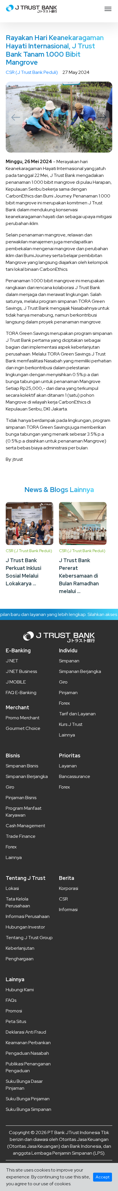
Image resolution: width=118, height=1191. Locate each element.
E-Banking (18, 650)
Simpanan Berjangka (80, 671)
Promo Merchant (23, 718)
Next (102, 117)
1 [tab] (57, 147)
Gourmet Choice (23, 728)
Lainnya (67, 735)
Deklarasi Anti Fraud (26, 1032)
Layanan (68, 766)
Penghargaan (20, 959)
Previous (16, 117)
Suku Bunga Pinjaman (28, 1099)
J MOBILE (16, 682)
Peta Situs (16, 1021)
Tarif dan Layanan (77, 714)
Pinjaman (68, 693)
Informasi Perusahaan (28, 916)
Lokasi (12, 888)
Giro (63, 682)
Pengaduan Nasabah (27, 1053)
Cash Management (25, 826)
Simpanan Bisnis (22, 766)
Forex (64, 703)
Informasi (68, 909)
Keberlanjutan (20, 948)
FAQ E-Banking (21, 693)
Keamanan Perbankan (28, 1043)
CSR (63, 899)
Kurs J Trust (70, 724)
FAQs (11, 1000)
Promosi (14, 1011)
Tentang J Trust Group (29, 938)
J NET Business (21, 671)
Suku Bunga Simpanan (28, 1109)
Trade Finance (21, 836)
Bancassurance (74, 776)
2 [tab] (61, 147)
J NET (12, 661)
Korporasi (68, 888)
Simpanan (69, 661)
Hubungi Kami (20, 990)
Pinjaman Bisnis (21, 798)
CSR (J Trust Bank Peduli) (32, 72)
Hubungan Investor (25, 927)
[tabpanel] (59, 117)
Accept (102, 1177)
